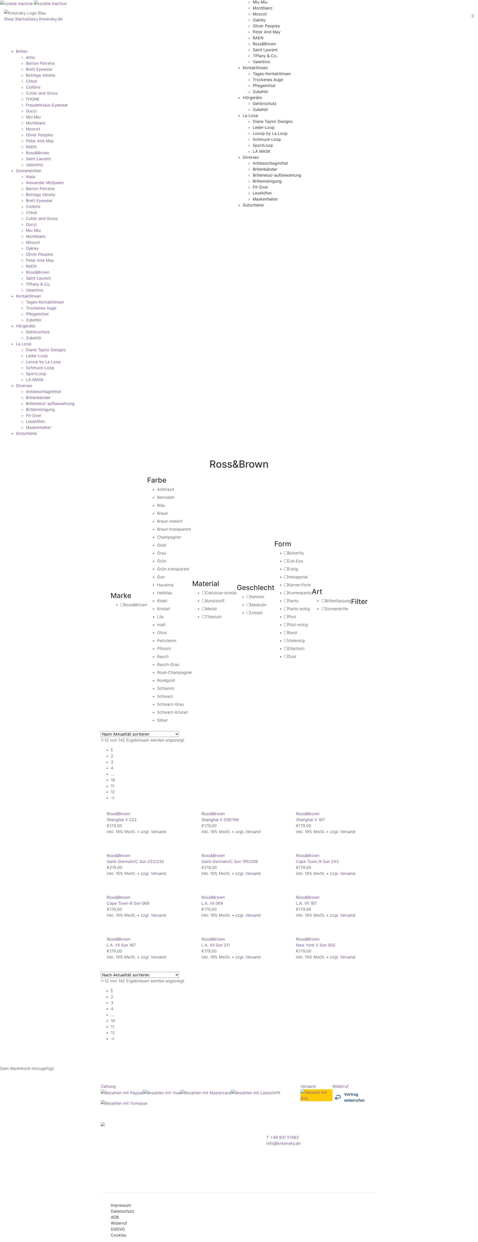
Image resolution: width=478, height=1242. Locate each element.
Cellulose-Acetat (221, 592)
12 (113, 791)
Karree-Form (299, 584)
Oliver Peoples (266, 25)
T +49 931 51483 (282, 1137)
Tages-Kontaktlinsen (272, 73)
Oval (292, 656)
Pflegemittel (264, 85)
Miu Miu (33, 116)
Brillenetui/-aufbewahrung (277, 174)
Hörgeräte (252, 97)
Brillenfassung (338, 600)
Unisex (256, 612)
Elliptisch (296, 648)
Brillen (21, 51)
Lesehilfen (262, 192)
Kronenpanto (300, 592)
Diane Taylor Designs (273, 121)
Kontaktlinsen (255, 67)
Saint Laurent (265, 49)
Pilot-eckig (298, 624)
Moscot (260, 13)
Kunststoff (215, 600)
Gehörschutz (265, 103)
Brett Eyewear (39, 69)
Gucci (31, 110)
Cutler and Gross (42, 93)
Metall (211, 608)
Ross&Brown (264, 43)
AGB (115, 1217)
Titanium (213, 616)
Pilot (292, 616)
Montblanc (263, 7)
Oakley (259, 19)
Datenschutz (122, 1211)
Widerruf (119, 1223)
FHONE (33, 99)
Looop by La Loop (270, 133)
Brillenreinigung (267, 180)
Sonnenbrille (336, 608)
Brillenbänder (265, 168)
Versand (158, 831)
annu (30, 57)
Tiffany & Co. (265, 55)
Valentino (261, 61)
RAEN (258, 37)
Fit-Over (260, 186)
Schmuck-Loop (267, 139)
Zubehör (260, 91)
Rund (292, 632)
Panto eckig (299, 608)
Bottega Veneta (40, 75)
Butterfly (296, 552)
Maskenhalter (265, 198)
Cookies (118, 1235)
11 (112, 785)
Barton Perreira (40, 63)
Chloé (31, 81)
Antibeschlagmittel (270, 162)
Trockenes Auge (268, 79)
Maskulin (258, 604)
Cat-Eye (295, 560)
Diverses (251, 156)
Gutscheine (253, 204)
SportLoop (263, 145)
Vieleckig (296, 640)
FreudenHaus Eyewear (47, 104)
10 (113, 779)
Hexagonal (298, 576)
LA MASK (261, 151)
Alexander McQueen (45, 182)
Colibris (33, 87)
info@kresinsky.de (283, 1143)
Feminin (257, 596)
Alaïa (30, 176)
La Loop (250, 115)
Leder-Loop (264, 127)
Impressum (121, 1205)
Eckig (293, 568)
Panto (293, 600)
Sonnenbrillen (28, 170)
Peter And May (267, 31)
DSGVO (118, 1229)
